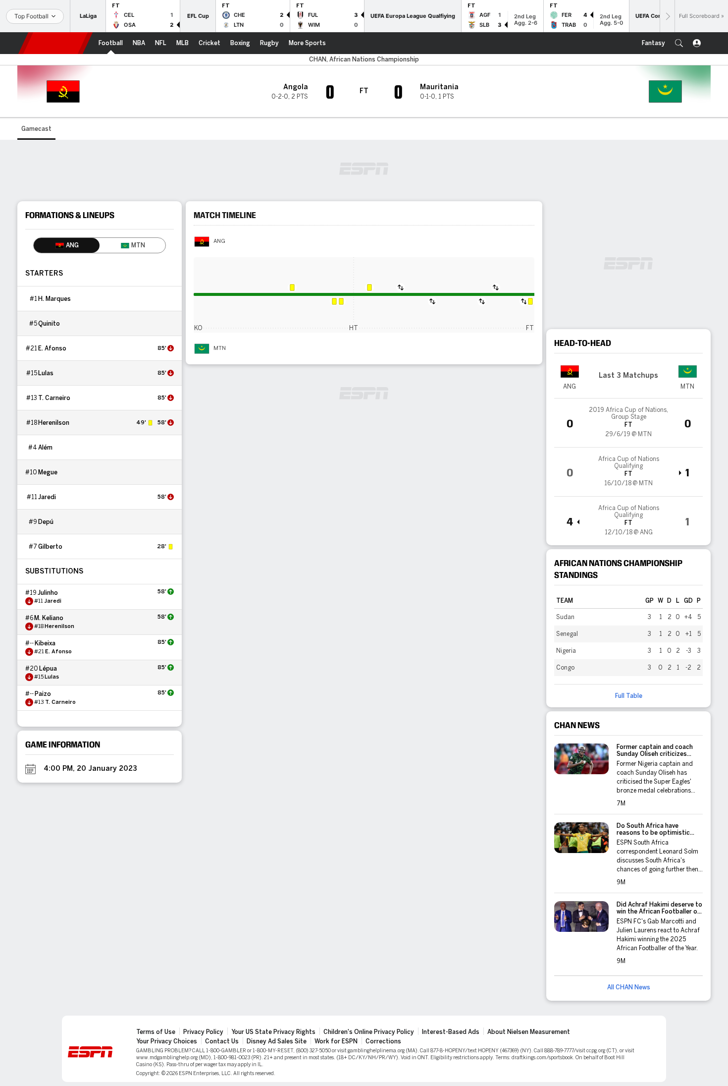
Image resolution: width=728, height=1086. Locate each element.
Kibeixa (45, 643)
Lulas (45, 373)
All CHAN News (628, 987)
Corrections (383, 1041)
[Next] (667, 16)
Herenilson (53, 422)
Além (45, 447)
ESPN (55, 43)
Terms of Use (155, 1032)
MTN (219, 348)
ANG (219, 241)
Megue (47, 472)
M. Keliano (48, 618)
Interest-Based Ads (450, 1032)
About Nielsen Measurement (528, 1032)
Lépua (48, 668)
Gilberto (50, 546)
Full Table (628, 695)
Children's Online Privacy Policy (368, 1032)
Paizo (43, 693)
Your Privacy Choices (166, 1041)
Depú (45, 521)
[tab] (67, 245)
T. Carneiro (54, 398)
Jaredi (47, 497)
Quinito (49, 323)
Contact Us (222, 1041)
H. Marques (54, 298)
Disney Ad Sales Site (277, 1041)
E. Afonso (52, 348)
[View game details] (628, 423)
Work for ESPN (336, 1041)
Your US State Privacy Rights (273, 1032)
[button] (679, 43)
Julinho (48, 592)
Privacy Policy (203, 1032)
